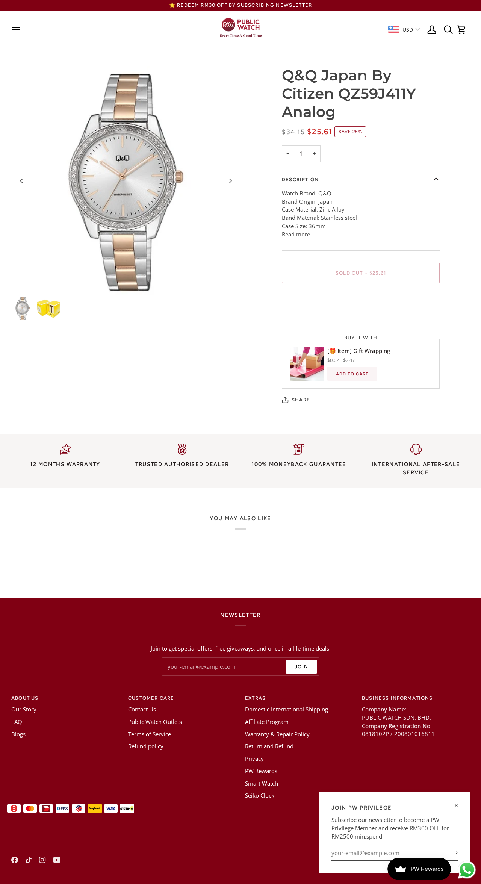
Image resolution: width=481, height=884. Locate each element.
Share (301, 400)
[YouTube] (56, 860)
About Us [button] (24, 698)
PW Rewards (261, 771)
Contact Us (142, 709)
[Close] (459, 805)
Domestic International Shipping (286, 709)
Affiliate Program (267, 721)
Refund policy (145, 746)
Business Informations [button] (397, 698)
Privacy (254, 758)
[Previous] (22, 181)
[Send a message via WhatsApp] (467, 870)
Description (300, 179)
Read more (296, 234)
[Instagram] (42, 860)
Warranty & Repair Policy (277, 734)
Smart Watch (261, 783)
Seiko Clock (259, 795)
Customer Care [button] (151, 698)
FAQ (16, 721)
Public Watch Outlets (155, 721)
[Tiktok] (29, 860)
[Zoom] (125, 180)
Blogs (18, 734)
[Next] (230, 181)
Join (301, 666)
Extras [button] (255, 698)
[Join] (451, 852)
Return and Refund (269, 746)
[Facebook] (14, 860)
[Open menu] (17, 30)
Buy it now (361, 299)
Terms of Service (149, 734)
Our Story (23, 709)
